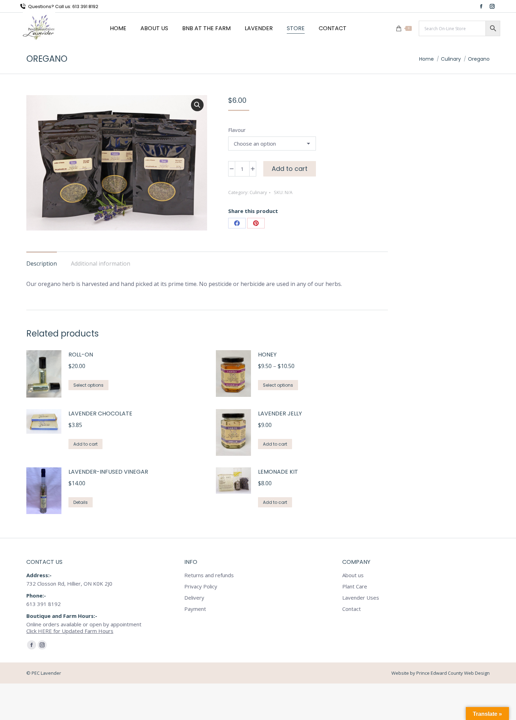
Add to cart (289, 168)
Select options (88, 385)
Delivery (194, 597)
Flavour (237, 129)
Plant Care (354, 586)
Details (80, 502)
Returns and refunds (209, 575)
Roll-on (80, 355)
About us (353, 575)
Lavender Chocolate (100, 413)
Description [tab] (41, 263)
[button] (197, 105)
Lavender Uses (360, 597)
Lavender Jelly (280, 413)
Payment (195, 609)
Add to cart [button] (85, 444)
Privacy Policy (200, 586)
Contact (351, 609)
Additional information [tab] (100, 263)
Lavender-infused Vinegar (108, 472)
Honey (267, 355)
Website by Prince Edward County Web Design (440, 673)
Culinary (258, 192)
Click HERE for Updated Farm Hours (69, 630)
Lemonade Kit (278, 472)
